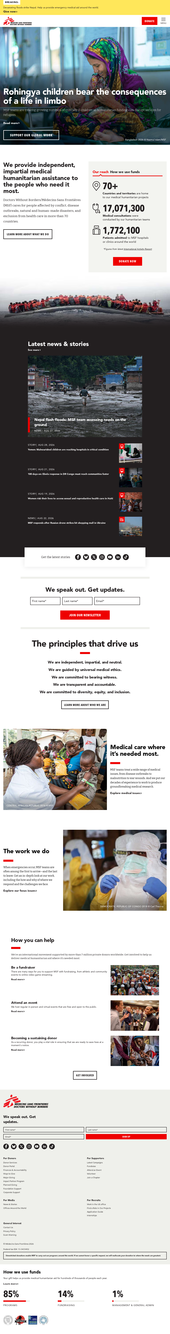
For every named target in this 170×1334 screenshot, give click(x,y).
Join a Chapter (93, 1177)
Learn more (10, 1283)
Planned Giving (10, 1185)
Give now (9, 11)
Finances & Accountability (15, 1170)
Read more (10, 123)
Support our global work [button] (31, 135)
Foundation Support (12, 1188)
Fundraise (91, 1166)
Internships (92, 1215)
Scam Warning (9, 1235)
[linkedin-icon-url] (118, 557)
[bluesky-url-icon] (86, 557)
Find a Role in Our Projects (99, 1208)
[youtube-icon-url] (110, 557)
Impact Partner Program (13, 1181)
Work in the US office (96, 1204)
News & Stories (10, 1204)
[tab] (100, 172)
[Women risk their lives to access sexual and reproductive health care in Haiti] (85, 502)
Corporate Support (11, 1192)
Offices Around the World (14, 1208)
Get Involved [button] (85, 1075)
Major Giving (9, 1177)
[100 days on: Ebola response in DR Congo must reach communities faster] (85, 477)
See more (33, 349)
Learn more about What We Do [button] (28, 234)
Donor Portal (9, 1166)
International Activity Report (138, 249)
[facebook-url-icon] (78, 557)
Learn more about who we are (85, 705)
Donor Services (10, 1162)
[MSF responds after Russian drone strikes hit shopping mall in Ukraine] (85, 526)
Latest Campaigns (95, 1162)
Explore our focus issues (19, 890)
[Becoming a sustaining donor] (85, 1051)
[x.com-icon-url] (94, 557)
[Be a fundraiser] (85, 980)
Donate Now (127, 261)
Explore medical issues (125, 793)
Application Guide (95, 1211)
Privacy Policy (9, 1231)
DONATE (150, 21)
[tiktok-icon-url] (126, 557)
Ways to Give (9, 1173)
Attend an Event (94, 1170)
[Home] (44, 21)
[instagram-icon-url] (102, 557)
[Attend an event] (85, 1015)
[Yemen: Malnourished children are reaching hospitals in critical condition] (85, 453)
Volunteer (91, 1173)
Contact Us (8, 1227)
